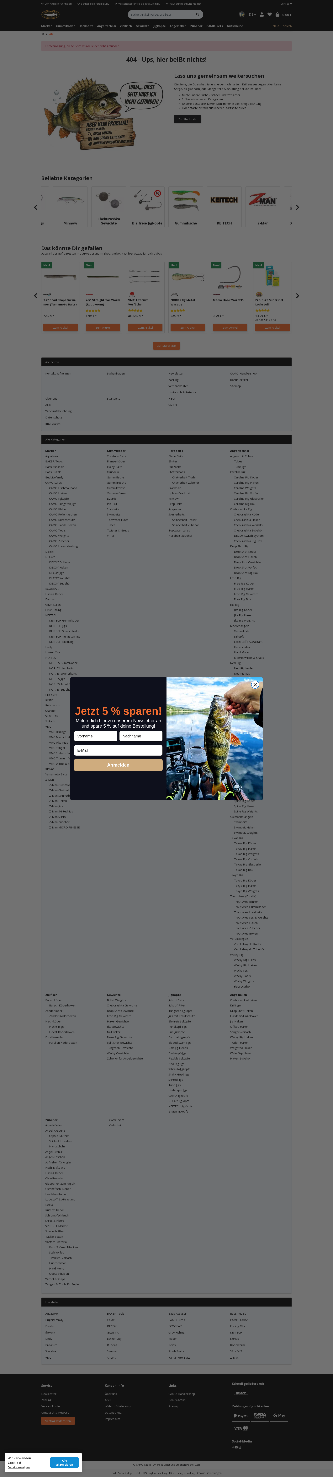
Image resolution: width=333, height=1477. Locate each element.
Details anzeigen (19, 1467)
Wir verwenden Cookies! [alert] (19, 1460)
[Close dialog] (255, 684)
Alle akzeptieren (64, 1462)
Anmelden (118, 765)
